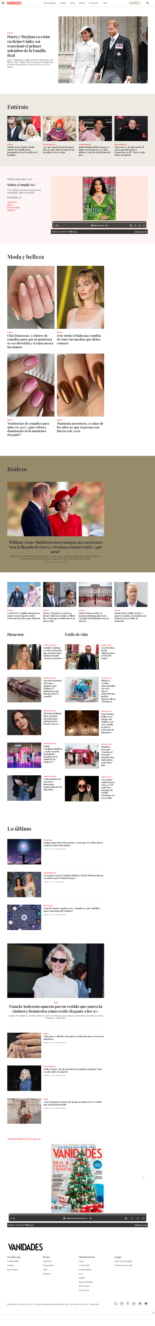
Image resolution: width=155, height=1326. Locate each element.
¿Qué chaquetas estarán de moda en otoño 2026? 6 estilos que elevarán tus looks (73, 1103)
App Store (12, 202)
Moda (73, 3)
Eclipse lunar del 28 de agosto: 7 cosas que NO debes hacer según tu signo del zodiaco (73, 844)
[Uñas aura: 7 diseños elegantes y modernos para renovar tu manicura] (24, 1045)
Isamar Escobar (62, 562)
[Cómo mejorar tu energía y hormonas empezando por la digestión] (24, 788)
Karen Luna (59, 882)
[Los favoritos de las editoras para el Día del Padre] (82, 657)
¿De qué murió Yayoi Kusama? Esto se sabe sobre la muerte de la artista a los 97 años (59, 150)
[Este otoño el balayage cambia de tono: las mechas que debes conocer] (80, 297)
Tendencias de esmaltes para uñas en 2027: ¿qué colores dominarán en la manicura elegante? (28, 429)
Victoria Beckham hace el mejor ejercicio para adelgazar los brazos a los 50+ (52, 718)
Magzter (11, 210)
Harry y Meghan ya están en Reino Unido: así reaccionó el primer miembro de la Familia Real (28, 46)
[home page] (14, 3)
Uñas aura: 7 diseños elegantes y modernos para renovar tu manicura (74, 1037)
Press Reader (13, 207)
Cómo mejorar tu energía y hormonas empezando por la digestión (53, 784)
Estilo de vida (106, 645)
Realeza (63, 3)
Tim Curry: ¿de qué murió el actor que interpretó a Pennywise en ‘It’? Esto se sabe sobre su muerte (129, 151)
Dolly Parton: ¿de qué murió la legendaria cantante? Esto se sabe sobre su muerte (73, 1070)
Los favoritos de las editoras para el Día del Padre (108, 653)
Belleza (82, 3)
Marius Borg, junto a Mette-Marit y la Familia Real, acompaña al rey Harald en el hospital (22, 151)
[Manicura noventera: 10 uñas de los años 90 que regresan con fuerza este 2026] (80, 385)
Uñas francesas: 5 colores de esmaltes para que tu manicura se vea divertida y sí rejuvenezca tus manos (30, 341)
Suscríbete (134, 3)
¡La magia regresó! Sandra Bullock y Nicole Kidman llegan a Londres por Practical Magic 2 (73, 877)
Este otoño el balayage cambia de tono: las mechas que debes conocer (79, 339)
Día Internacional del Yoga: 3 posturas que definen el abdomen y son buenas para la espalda (53, 688)
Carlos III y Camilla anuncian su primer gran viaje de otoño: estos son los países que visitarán (23, 616)
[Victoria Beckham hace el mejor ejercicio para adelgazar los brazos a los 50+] (24, 722)
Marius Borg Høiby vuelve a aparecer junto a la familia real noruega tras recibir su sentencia (130, 617)
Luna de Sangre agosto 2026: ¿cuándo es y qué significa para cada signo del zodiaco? (72, 909)
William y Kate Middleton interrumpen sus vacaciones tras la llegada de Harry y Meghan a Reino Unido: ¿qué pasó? (55, 547)
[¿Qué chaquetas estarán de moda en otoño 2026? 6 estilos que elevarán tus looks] (24, 1111)
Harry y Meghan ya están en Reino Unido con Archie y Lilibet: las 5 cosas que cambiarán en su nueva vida (59, 617)
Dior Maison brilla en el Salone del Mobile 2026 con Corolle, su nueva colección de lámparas (107, 723)
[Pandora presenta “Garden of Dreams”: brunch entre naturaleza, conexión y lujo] (82, 756)
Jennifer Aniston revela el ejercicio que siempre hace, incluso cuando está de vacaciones (53, 653)
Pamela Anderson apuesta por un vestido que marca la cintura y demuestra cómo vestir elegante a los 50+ (55, 1008)
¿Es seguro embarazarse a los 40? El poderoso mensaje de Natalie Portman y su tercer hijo (108, 788)
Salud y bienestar (50, 645)
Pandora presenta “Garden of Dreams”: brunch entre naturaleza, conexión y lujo (108, 755)
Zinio (9, 204)
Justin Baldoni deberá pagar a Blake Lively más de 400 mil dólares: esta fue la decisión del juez (95, 151)
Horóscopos (94, 3)
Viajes (105, 3)
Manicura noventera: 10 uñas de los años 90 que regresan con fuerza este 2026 (80, 427)
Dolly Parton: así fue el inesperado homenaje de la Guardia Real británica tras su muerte (94, 617)
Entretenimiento (50, 3)
